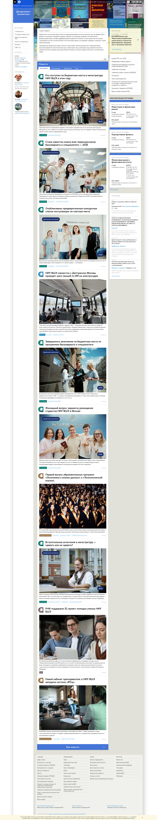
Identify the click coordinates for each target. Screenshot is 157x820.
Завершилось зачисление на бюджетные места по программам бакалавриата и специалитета (73, 343)
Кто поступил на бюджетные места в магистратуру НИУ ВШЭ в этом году (74, 77)
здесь (105, 817)
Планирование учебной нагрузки (121, 61)
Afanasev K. (122, 268)
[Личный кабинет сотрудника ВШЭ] (137, 2)
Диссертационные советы (97, 768)
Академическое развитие (96, 773)
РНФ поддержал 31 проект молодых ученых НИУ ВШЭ (73, 610)
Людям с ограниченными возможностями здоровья (48, 793)
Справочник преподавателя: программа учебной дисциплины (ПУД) (123, 65)
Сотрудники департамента (22, 34)
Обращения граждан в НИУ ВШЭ (45, 776)
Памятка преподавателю (119, 79)
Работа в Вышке (41, 799)
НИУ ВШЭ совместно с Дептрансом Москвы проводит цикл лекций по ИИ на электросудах (71, 274)
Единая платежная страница (44, 796)
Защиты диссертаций (95, 770)
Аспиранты (18, 44)
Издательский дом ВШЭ (122, 762)
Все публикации (116, 276)
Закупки (39, 773)
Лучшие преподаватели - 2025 (21, 37)
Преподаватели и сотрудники (45, 768)
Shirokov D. (123, 246)
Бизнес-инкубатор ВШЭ (70, 784)
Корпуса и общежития (43, 770)
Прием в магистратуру (70, 773)
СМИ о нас (18, 47)
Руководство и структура (44, 762)
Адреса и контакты (53, 814)
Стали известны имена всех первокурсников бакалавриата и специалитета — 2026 (70, 143)
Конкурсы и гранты (95, 776)
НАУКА (92, 757)
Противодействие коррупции (45, 781)
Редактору (139, 814)
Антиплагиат (115, 75)
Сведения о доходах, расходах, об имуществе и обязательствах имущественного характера (46, 785)
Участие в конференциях (21, 41)
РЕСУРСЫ (119, 757)
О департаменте (19, 31)
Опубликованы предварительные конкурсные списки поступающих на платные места (71, 210)
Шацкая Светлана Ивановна (22, 113)
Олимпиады (67, 765)
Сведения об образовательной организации (49, 790)
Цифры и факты (41, 759)
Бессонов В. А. (127, 206)
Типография (119, 768)
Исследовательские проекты (97, 762)
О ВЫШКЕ (40, 757)
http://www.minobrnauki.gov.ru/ (45, 806)
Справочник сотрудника (119, 69)
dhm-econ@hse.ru (23, 66)
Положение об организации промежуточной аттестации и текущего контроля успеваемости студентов (124, 83)
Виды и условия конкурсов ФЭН (121, 91)
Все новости (72, 747)
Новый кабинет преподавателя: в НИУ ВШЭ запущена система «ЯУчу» (70, 680)
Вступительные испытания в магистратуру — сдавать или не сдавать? (70, 543)
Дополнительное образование (72, 778)
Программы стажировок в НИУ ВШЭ (122, 88)
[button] (107, 43)
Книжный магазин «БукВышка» (124, 765)
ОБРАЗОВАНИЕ (68, 757)
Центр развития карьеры (70, 781)
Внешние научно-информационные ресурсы (101, 778)
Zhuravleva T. (115, 268)
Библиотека (119, 759)
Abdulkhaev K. (115, 246)
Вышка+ (66, 770)
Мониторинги (93, 765)
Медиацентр (119, 770)
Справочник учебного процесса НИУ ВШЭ (124, 72)
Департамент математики (23, 13)
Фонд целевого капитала (44, 778)
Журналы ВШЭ (120, 773)
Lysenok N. (114, 228)
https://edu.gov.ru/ (77, 806)
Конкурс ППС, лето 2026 (119, 58)
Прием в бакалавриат (69, 768)
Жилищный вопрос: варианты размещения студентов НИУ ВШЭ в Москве (69, 409)
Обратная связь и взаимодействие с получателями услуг (73, 790)
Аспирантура (67, 776)
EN (130, 1)
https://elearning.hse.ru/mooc (115, 806)
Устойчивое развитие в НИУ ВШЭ (46, 765)
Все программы (114, 189)
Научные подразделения (96, 759)
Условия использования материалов (66, 814)
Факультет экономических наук (23, 6)
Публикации (116, 195)
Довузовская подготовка (70, 762)
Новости (43, 64)
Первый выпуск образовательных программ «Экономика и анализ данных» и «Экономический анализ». (73, 477)
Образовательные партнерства (72, 787)
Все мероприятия (116, 49)
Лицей (65, 759)
